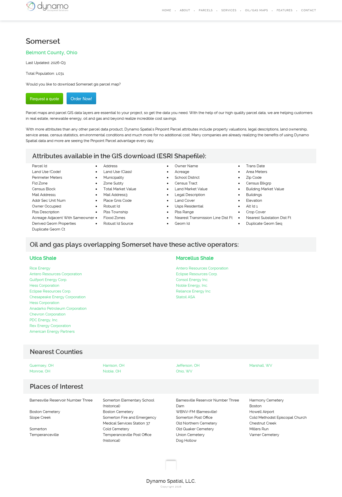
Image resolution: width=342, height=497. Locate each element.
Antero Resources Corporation (56, 274)
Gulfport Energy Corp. (48, 280)
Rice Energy (40, 268)
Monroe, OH (40, 371)
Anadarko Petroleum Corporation (58, 308)
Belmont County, (45, 53)
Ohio (71, 53)
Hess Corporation (44, 285)
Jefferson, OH (188, 365)
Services (229, 10)
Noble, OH (112, 371)
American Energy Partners (52, 331)
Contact (308, 10)
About (185, 10)
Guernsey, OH (42, 365)
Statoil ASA (185, 297)
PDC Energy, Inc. (44, 320)
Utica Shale (43, 258)
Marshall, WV (260, 365)
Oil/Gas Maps (256, 10)
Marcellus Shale (195, 258)
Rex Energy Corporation (50, 326)
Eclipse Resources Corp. (50, 291)
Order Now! (81, 98)
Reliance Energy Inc (193, 291)
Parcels (206, 10)
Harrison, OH (113, 365)
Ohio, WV (184, 371)
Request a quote (44, 99)
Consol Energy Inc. (192, 280)
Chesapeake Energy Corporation (58, 297)
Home (166, 10)
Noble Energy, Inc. (192, 285)
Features (285, 10)
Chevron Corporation (48, 314)
